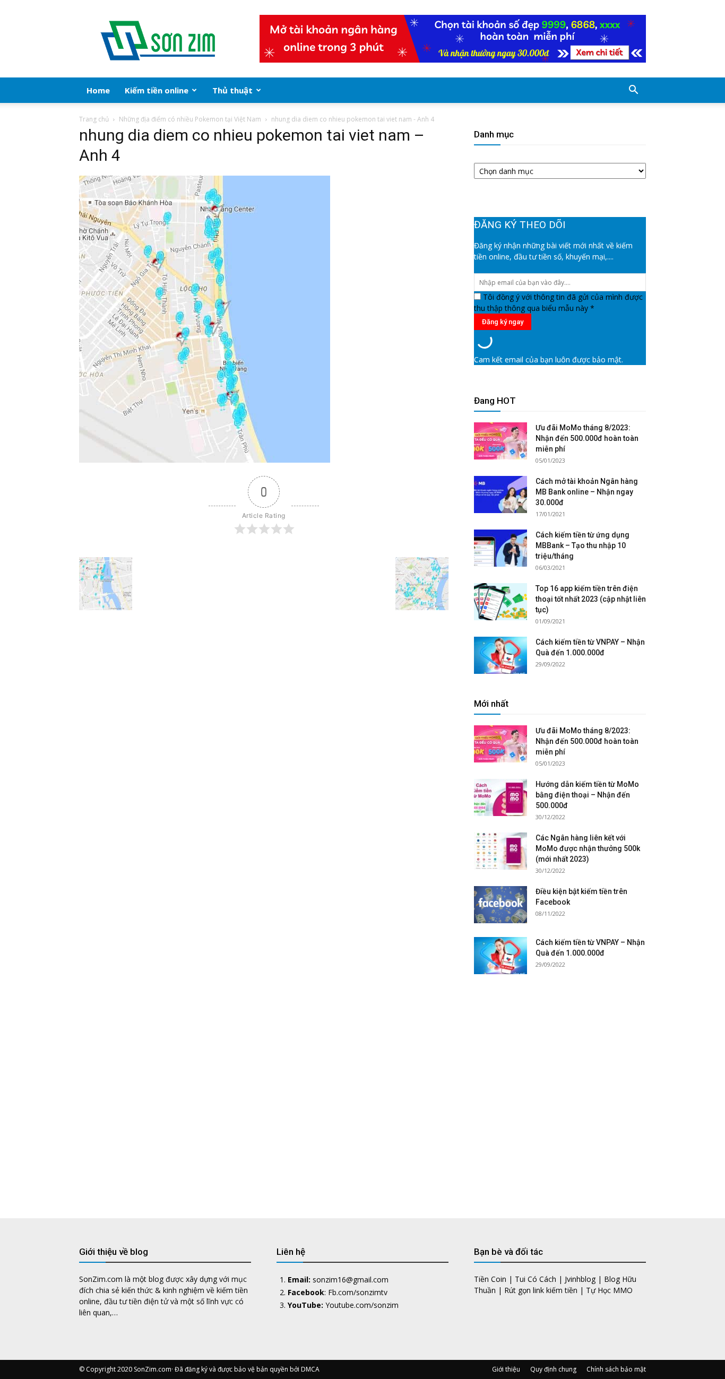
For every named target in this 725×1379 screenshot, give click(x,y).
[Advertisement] (560, 1088)
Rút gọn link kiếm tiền (540, 1290)
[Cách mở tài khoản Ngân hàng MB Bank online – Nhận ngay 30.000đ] (500, 494)
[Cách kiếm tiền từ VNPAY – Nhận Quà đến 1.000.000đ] (500, 655)
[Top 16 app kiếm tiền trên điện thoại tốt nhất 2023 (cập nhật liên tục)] (500, 601)
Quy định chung (553, 1369)
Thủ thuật (232, 90)
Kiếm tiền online (156, 90)
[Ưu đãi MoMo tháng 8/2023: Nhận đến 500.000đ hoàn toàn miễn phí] (500, 440)
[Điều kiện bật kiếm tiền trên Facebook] (500, 904)
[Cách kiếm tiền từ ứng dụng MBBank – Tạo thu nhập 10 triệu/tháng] (500, 548)
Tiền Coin (490, 1279)
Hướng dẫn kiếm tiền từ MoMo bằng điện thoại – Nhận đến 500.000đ (587, 795)
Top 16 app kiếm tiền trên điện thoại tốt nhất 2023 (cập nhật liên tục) (591, 599)
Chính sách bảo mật (616, 1369)
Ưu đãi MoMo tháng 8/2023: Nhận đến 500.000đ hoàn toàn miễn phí (587, 438)
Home (98, 90)
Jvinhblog (580, 1279)
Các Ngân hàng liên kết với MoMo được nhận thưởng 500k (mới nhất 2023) (588, 848)
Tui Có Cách (535, 1279)
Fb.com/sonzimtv (357, 1292)
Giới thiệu (506, 1369)
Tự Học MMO (609, 1290)
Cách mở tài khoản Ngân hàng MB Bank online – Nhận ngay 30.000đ (587, 492)
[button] (633, 91)
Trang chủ (94, 119)
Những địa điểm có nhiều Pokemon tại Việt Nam (190, 119)
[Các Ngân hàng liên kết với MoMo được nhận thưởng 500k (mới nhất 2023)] (500, 851)
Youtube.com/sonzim (362, 1305)
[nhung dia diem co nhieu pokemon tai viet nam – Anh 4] (204, 459)
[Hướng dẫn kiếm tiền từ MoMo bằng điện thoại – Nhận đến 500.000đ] (500, 797)
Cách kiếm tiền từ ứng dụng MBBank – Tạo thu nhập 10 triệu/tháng (582, 545)
